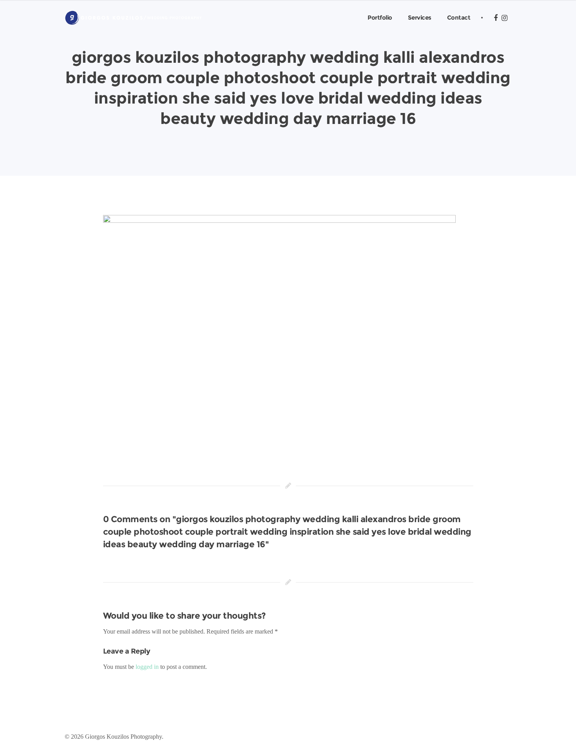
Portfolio (380, 17)
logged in (147, 666)
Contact (459, 17)
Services (419, 17)
